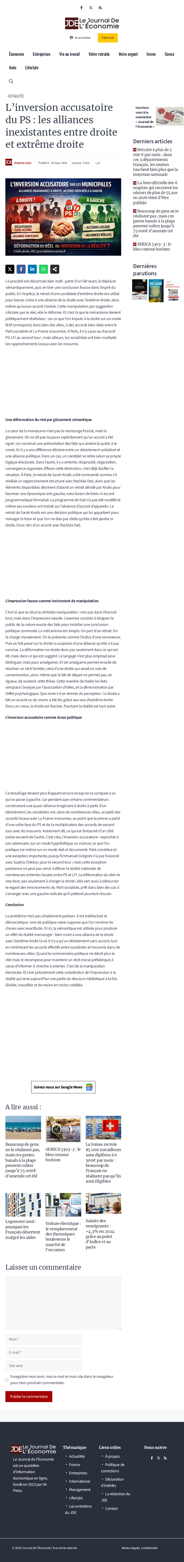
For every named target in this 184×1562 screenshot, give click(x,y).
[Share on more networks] (54, 269)
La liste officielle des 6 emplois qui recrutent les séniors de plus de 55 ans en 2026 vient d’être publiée (155, 192)
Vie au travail (69, 54)
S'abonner (107, 38)
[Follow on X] (90, 7)
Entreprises (41, 54)
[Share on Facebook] (21, 269)
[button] (11, 80)
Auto (12, 67)
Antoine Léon (22, 163)
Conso (169, 54)
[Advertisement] (63, 383)
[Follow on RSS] (100, 7)
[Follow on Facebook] (81, 7)
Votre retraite (99, 54)
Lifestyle (31, 67)
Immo (151, 54)
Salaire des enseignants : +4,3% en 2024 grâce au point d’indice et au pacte (100, 1234)
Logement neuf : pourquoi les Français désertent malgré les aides (22, 1229)
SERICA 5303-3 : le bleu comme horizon (63, 1154)
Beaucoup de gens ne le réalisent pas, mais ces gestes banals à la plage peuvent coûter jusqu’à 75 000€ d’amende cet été (22, 1160)
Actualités (16, 96)
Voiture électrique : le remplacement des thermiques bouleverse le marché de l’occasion (63, 1236)
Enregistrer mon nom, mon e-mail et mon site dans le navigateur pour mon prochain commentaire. (61, 1380)
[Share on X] (9, 269)
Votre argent (128, 54)
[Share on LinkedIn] (32, 269)
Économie (16, 54)
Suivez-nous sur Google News (58, 1087)
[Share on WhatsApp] (43, 269)
